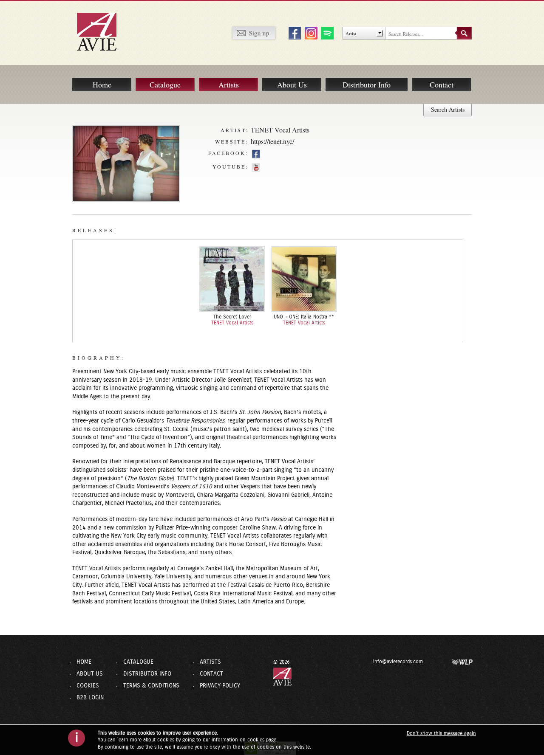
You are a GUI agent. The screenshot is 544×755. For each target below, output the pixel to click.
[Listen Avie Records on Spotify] (326, 32)
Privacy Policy (220, 686)
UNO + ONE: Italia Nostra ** (304, 316)
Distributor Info (367, 84)
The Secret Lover (232, 316)
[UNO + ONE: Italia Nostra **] (304, 279)
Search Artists (448, 109)
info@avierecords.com (398, 661)
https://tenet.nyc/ (272, 141)
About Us (292, 84)
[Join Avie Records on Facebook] (294, 32)
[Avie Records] (102, 31)
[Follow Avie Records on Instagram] (310, 32)
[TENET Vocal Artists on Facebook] (256, 153)
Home (102, 84)
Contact (441, 84)
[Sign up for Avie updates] (253, 32)
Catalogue (165, 84)
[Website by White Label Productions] (462, 661)
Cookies (87, 686)
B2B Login (90, 698)
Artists (228, 84)
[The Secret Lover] (232, 279)
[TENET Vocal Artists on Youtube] (256, 167)
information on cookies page (244, 739)
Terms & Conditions (151, 686)
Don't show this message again (441, 733)
